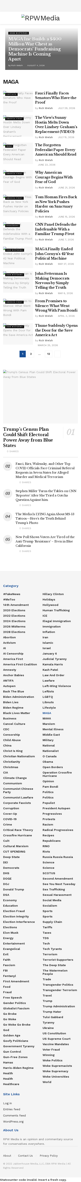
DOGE (7, 878)
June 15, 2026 (66, 216)
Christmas (10, 767)
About (7, 1155)
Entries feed (11, 1109)
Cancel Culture (14, 723)
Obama (48, 761)
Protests (49, 819)
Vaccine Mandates (56, 1044)
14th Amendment (16, 604)
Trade (47, 979)
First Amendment (16, 981)
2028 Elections (14, 632)
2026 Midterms (19, 33)
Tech (46, 943)
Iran (45, 637)
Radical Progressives (58, 830)
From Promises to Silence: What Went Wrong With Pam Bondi (56, 305)
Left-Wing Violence (57, 686)
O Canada (49, 756)
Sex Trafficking (54, 889)
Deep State (11, 857)
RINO (46, 846)
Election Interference (19, 921)
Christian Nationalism (19, 756)
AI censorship (13, 653)
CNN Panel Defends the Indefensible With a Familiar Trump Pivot (55, 229)
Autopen (9, 686)
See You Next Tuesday (59, 884)
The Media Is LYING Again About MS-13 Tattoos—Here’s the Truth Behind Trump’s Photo (45, 518)
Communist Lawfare (18, 797)
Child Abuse (12, 740)
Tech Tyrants (52, 949)
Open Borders (53, 767)
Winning (49, 1055)
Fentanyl (9, 976)
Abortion (9, 637)
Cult (6, 840)
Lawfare (49, 680)
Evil (6, 954)
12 (48, 353)
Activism (9, 642)
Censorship (11, 734)
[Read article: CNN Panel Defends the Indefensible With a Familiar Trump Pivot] (18, 233)
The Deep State (54, 965)
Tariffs (47, 927)
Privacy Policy (49, 1155)
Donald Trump (13, 889)
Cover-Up (10, 813)
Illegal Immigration (57, 621)
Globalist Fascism (16, 1008)
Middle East (51, 734)
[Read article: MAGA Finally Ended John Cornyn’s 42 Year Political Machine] (18, 257)
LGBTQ (48, 696)
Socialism (50, 905)
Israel (47, 648)
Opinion (48, 781)
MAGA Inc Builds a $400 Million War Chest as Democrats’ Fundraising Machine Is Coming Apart (34, 49)
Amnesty (9, 669)
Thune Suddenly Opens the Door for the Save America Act (56, 330)
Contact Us (25, 1155)
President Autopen (56, 808)
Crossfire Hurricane (17, 835)
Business (9, 718)
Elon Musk (10, 932)
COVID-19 (10, 819)
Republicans (52, 840)
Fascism (9, 965)
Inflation (49, 632)
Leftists (11, 94)
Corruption (11, 808)
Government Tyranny (18, 1046)
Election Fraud (14, 911)
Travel (47, 995)
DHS (6, 873)
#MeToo (9, 599)
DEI (5, 862)
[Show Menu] (5, 18)
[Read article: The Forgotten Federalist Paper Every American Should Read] (18, 153)
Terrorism (50, 954)
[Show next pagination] (57, 354)
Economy (10, 900)
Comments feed (14, 1115)
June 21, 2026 (66, 187)
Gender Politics (14, 1003)
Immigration (52, 626)
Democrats (11, 867)
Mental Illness (53, 729)
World (47, 1082)
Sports (48, 911)
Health (8, 1073)
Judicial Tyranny (55, 659)
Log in (7, 1103)
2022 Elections (14, 615)
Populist (49, 803)
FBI (5, 970)
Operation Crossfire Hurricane (57, 774)
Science (48, 862)
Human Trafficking (56, 610)
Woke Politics (53, 1060)
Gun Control (12, 1051)
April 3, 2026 (66, 315)
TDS (46, 938)
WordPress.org (13, 1121)
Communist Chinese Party (18, 790)
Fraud (7, 992)
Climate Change (15, 778)
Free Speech (12, 997)
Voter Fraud (51, 1049)
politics (48, 797)
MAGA (9, 146)
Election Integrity (16, 916)
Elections (10, 927)
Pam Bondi (50, 786)
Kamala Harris (53, 664)
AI (4, 648)
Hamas (8, 1062)
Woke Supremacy (55, 1071)
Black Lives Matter (16, 713)
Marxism (49, 723)
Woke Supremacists (57, 1065)
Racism (48, 824)
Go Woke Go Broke (17, 1024)
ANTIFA (8, 680)
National (49, 745)
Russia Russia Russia (58, 857)
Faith (6, 959)
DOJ (6, 884)
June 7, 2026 (65, 239)
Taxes (47, 932)
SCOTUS (49, 873)
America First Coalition (20, 664)
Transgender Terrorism (60, 990)
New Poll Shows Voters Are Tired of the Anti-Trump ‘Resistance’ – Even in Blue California (45, 541)
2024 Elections (14, 621)
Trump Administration (59, 1006)
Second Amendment (58, 878)
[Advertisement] (40, 5)
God (6, 1030)
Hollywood (50, 604)
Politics (48, 792)
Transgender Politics (58, 984)
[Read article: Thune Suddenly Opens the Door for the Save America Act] (18, 334)
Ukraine (48, 1028)
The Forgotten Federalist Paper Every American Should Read (55, 149)
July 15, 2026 (65, 137)
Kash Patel (50, 669)
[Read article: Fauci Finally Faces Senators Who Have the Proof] (18, 101)
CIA (5, 772)
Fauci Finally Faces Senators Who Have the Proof (55, 98)
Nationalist (51, 751)
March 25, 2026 (47, 345)
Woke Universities (56, 1076)
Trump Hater (52, 1011)
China (7, 745)
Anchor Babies (13, 675)
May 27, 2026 (65, 263)
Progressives (52, 813)
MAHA (47, 718)
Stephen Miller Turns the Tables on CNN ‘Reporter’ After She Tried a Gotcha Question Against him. (46, 495)
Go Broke (10, 1013)
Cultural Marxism (15, 846)
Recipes (48, 835)
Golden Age (11, 1035)
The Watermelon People (55, 972)
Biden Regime (13, 707)
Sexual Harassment (57, 894)
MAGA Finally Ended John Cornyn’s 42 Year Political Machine (54, 253)
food (6, 986)
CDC (6, 729)
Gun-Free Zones (15, 1057)
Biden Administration (18, 696)
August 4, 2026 (36, 65)
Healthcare (11, 1084)
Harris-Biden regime (18, 1067)
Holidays (49, 599)
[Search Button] (76, 18)
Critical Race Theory (18, 830)
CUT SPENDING (14, 851)
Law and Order (53, 675)
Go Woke (9, 1019)
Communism (12, 783)
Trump (47, 1001)
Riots (46, 851)
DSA (6, 894)
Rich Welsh (17, 65)
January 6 (50, 653)
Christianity (11, 761)
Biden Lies (10, 702)
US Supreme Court (56, 1038)
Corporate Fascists (17, 803)
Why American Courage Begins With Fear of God (54, 177)
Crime (7, 824)
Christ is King (13, 751)
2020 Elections (14, 610)
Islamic (48, 642)
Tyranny (48, 1022)
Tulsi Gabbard (53, 1017)
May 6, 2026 (65, 293)
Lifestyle (49, 707)
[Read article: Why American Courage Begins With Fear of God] (18, 181)
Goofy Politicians (15, 1040)
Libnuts (48, 702)
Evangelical (11, 949)
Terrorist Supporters (58, 959)
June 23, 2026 (46, 164)
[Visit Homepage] (40, 17)
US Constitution (54, 1033)
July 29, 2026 (66, 108)
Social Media (52, 900)
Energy (8, 938)
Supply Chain (52, 921)
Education (10, 905)
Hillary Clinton (53, 594)
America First (14, 119)
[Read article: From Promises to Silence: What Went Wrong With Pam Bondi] (18, 309)
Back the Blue (13, 691)
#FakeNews (12, 225)
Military (48, 740)
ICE (45, 615)
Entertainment (14, 943)
